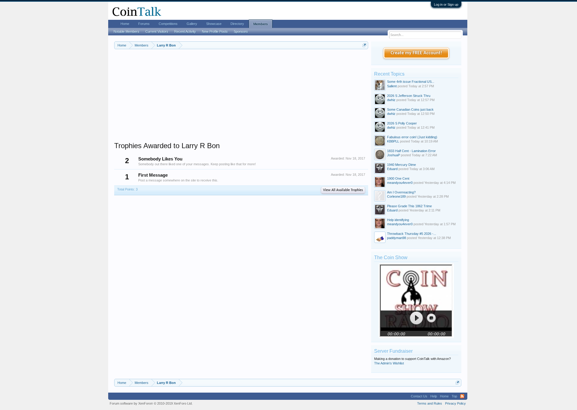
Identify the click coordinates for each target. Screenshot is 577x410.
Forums (144, 23)
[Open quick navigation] (364, 45)
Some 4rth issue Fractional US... (410, 81)
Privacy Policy (455, 403)
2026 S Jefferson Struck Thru (408, 95)
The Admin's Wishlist (389, 363)
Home (125, 23)
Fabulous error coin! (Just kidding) (412, 137)
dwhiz (391, 100)
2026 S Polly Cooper (402, 123)
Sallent (392, 86)
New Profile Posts (215, 31)
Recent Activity (185, 31)
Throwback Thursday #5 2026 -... (411, 233)
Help (433, 396)
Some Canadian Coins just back (410, 109)
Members (260, 24)
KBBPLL (393, 141)
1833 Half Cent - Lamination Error (411, 151)
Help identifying (398, 220)
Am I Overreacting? (401, 192)
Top (454, 396)
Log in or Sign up (446, 4)
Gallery (192, 23)
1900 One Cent (398, 178)
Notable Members (126, 31)
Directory (237, 23)
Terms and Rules (429, 403)
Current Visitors (156, 31)
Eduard (392, 169)
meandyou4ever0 (400, 182)
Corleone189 (396, 196)
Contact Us (419, 396)
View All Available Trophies (343, 190)
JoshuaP (393, 155)
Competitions (168, 23)
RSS (462, 396)
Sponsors (241, 31)
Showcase (213, 23)
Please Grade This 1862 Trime (409, 206)
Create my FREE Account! (416, 53)
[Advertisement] (241, 99)
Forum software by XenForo (151, 403)
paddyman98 (396, 238)
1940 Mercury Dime (401, 164)
